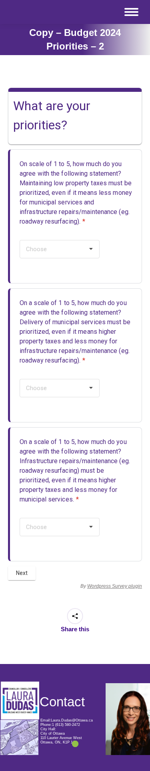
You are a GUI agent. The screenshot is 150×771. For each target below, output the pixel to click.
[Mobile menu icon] (131, 12)
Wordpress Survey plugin (114, 586)
